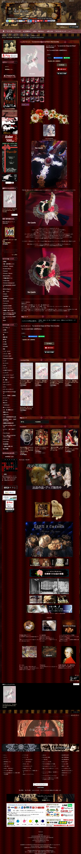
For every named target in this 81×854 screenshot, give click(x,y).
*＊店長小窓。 (45, 759)
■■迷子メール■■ (65, 766)
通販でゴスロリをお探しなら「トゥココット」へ (50, 769)
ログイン (56, 27)
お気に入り (6, 763)
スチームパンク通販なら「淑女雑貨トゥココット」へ (50, 773)
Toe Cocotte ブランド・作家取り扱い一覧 (31, 771)
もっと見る (14, 254)
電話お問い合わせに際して (67, 770)
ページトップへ (76, 712)
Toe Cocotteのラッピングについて (49, 766)
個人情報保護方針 (65, 759)
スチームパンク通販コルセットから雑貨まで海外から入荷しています (50, 778)
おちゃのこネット (75, 715)
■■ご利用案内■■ (65, 757)
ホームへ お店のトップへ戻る (74, 678)
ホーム (5, 755)
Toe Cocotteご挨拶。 (47, 757)
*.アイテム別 (25, 755)
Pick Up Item (26, 763)
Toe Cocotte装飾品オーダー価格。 (49, 763)
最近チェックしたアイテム (28, 774)
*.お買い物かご (7, 766)
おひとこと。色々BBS (47, 761)
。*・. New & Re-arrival (27, 759)
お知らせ (44, 755)
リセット (15, 214)
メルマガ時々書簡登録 (8, 770)
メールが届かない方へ (66, 768)
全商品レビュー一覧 (27, 768)
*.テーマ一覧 (25, 757)
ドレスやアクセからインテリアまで (49, 775)
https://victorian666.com (45, 846)
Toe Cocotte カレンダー (27, 766)
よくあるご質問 (65, 763)
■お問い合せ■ (64, 761)
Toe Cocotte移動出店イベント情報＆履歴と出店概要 (12, 773)
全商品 (4, 261)
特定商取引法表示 (65, 755)
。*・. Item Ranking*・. (27, 761)
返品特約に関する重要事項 (54, 61)
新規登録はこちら (63, 27)
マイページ (6, 759)
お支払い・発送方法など (8, 768)
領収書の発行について (66, 772)
